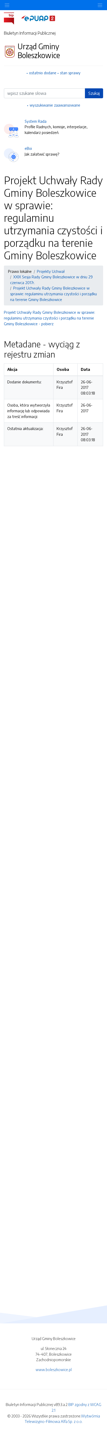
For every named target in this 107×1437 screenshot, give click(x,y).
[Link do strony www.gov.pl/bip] (12, 18)
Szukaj (94, 93)
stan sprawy (70, 72)
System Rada (35, 121)
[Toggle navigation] (100, 5)
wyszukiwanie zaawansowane (55, 105)
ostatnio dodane (42, 72)
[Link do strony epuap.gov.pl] (38, 18)
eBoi (28, 148)
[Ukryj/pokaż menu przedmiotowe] (7, 5)
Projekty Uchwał (51, 271)
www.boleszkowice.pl (54, 1369)
